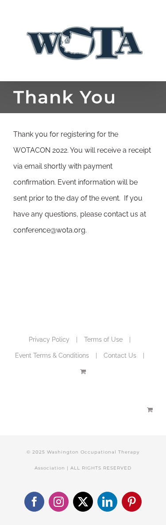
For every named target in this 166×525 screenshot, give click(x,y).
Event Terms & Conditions (52, 355)
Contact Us (120, 355)
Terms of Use (103, 339)
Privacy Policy (49, 339)
